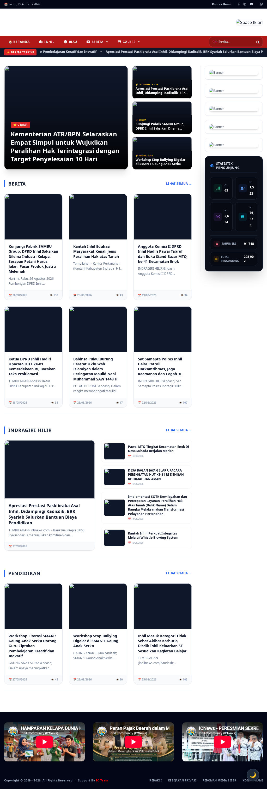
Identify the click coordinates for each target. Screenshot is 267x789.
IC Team (102, 780)
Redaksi (155, 780)
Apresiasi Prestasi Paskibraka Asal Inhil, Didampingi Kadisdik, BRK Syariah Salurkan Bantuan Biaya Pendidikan (179, 51)
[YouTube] (251, 4)
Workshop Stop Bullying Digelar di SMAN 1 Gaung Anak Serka (160, 162)
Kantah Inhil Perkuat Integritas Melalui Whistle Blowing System (153, 535)
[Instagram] (245, 4)
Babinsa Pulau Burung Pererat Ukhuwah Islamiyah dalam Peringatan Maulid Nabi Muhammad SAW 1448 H (95, 369)
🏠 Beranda (18, 42)
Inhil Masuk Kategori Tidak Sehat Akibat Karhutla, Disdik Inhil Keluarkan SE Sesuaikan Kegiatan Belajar (162, 643)
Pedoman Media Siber (219, 780)
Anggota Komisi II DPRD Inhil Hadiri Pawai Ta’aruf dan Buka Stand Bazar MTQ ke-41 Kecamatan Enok (162, 254)
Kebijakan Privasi (182, 780)
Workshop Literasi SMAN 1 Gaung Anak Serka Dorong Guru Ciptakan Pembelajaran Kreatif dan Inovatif (33, 645)
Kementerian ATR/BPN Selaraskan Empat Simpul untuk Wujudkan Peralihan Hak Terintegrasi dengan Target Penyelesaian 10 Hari (65, 146)
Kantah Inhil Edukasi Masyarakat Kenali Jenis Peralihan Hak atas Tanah (96, 251)
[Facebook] (239, 4)
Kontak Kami (221, 4)
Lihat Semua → (179, 184)
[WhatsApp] (261, 4)
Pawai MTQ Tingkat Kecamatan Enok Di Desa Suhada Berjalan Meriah (158, 449)
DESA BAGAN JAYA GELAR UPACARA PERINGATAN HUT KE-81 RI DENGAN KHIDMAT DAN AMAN (156, 474)
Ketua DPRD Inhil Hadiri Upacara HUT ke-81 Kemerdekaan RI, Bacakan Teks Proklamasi (32, 367)
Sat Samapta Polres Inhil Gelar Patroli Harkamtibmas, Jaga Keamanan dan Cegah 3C (160, 367)
